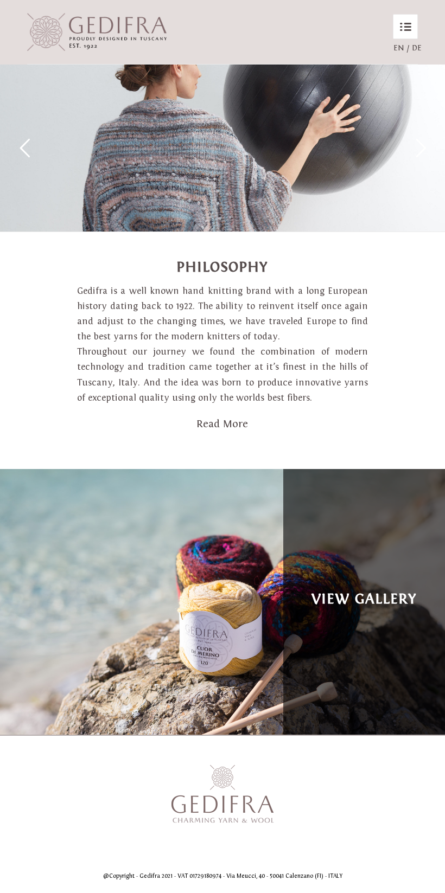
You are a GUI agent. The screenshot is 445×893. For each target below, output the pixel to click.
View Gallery (364, 599)
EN (398, 48)
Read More (222, 423)
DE (417, 48)
